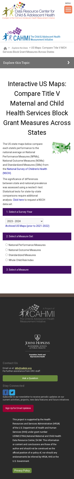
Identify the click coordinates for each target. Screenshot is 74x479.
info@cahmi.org (23, 368)
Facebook (6, 392)
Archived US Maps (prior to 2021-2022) (27, 225)
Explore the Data (20, 48)
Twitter (12, 392)
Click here (18, 199)
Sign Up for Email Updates (18, 408)
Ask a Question (30, 378)
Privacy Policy (22, 470)
